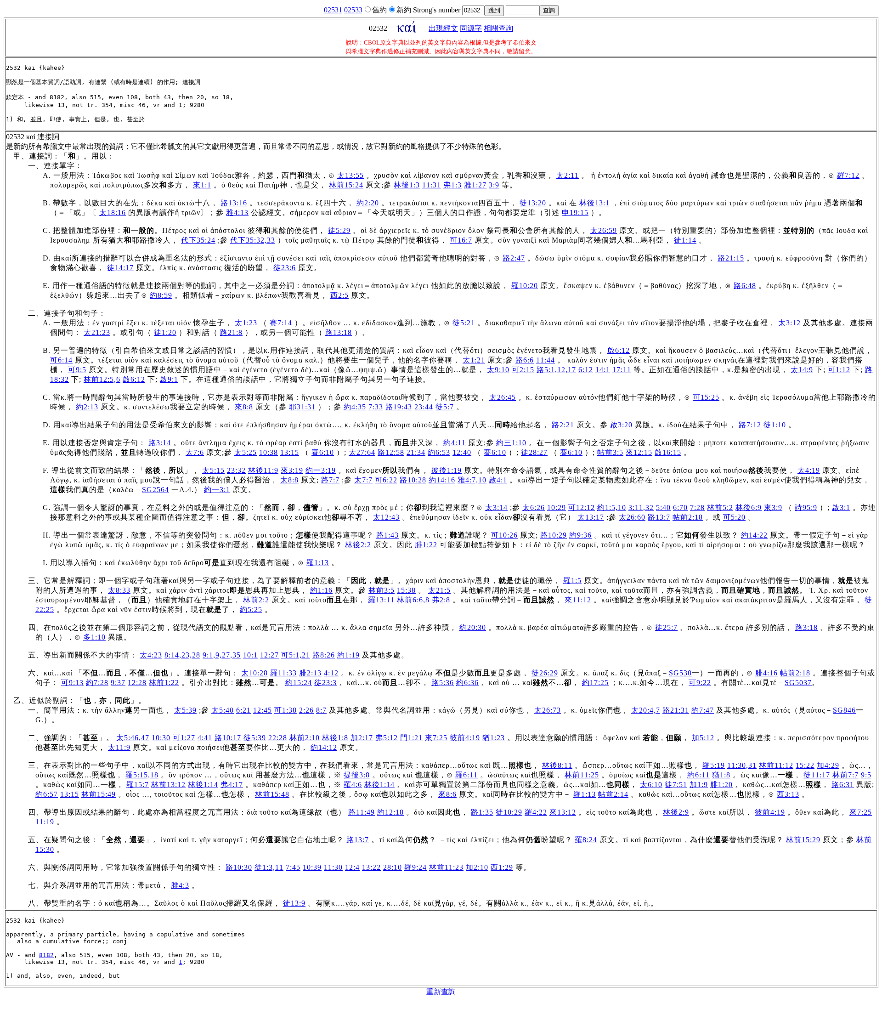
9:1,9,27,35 (222, 655)
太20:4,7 (645, 710)
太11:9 (119, 747)
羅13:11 (381, 600)
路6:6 (524, 360)
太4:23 (151, 655)
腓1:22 (426, 545)
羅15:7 (137, 784)
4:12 (331, 673)
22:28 (277, 738)
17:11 (621, 370)
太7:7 (363, 480)
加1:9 (699, 784)
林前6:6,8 (413, 600)
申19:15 (575, 212)
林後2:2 (358, 545)
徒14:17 (120, 268)
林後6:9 (748, 507)
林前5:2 (720, 507)
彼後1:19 (446, 470)
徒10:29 (509, 812)
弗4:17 (231, 784)
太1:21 (474, 360)
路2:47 (514, 258)
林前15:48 (272, 794)
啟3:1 (841, 507)
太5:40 (222, 710)
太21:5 (439, 590)
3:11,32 (641, 507)
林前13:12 (168, 784)
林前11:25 (582, 775)
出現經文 (443, 28)
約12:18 (390, 812)
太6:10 (651, 784)
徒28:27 (534, 452)
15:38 (406, 590)
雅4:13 (237, 212)
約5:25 (251, 609)
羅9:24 (415, 867)
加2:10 (477, 867)
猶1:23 (493, 738)
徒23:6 (284, 268)
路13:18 (338, 332)
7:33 (375, 407)
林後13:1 (594, 203)
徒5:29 (339, 230)
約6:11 (698, 775)
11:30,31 (742, 765)
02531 (333, 10)
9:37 (118, 682)
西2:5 (339, 295)
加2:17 (362, 738)
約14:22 (754, 535)
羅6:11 (466, 775)
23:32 (236, 470)
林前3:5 (381, 590)
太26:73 (547, 710)
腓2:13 (310, 673)
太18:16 (112, 212)
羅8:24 (586, 840)
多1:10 (94, 637)
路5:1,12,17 (556, 370)
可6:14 (61, 360)
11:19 (44, 822)
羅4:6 (353, 784)
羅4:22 (536, 812)
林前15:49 (98, 794)
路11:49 (361, 812)
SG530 (680, 673)
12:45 (262, 710)
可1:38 (285, 710)
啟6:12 (618, 350)
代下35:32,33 (252, 240)
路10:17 (228, 738)
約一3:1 (217, 489)
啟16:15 (668, 452)
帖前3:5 (610, 452)
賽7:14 (281, 323)
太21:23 (97, 332)
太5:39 (185, 710)
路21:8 (231, 332)
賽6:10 (322, 452)
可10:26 (504, 535)
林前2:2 (256, 600)
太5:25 (245, 452)
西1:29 (502, 867)
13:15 (289, 452)
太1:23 (246, 323)
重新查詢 (441, 992)
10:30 (161, 738)
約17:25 (595, 682)
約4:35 (355, 407)
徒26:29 (544, 673)
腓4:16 (766, 673)
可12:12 (581, 507)
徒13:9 (294, 903)
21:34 (416, 452)
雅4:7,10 (472, 480)
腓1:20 (721, 784)
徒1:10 (774, 425)
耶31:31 (302, 407)
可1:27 (184, 738)
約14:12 (324, 747)
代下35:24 (198, 240)
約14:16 (442, 480)
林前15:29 (803, 840)
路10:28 (413, 480)
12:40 (461, 452)
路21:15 (731, 258)
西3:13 (788, 794)
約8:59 (161, 295)
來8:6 (447, 794)
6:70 (680, 507)
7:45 (293, 867)
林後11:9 (263, 470)
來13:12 (562, 812)
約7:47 (702, 710)
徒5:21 (463, 323)
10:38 (268, 452)
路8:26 (323, 655)
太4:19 (808, 470)
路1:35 (482, 812)
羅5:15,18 (141, 775)
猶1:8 (721, 775)
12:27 (269, 655)
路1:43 (387, 535)
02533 (353, 10)
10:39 (312, 867)
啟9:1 (169, 379)
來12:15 (639, 452)
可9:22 (700, 682)
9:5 (866, 775)
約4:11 (454, 443)
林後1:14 (203, 784)
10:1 (250, 655)
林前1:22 (164, 682)
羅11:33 (283, 673)
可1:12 (839, 370)
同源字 (471, 28)
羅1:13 (317, 563)
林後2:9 (676, 812)
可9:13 (72, 682)
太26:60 (632, 517)
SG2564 (155, 489)
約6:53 (439, 452)
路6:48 (745, 285)
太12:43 (386, 517)
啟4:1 (498, 480)
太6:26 (533, 507)
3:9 (494, 185)
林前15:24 (346, 185)
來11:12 (578, 600)
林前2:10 (304, 738)
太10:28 (254, 673)
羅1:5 (572, 580)
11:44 (545, 360)
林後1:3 (407, 185)
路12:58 (391, 452)
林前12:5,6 (102, 379)
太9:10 (498, 370)
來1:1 (202, 185)
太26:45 (502, 397)
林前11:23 (446, 867)
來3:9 (773, 507)
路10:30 (239, 867)
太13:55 (350, 175)
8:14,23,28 (182, 655)
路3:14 (159, 443)
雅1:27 (475, 185)
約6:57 (46, 794)
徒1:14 (685, 240)
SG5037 (798, 682)
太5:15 (213, 470)
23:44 (423, 407)
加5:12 (703, 738)
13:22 (371, 867)
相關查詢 (498, 28)
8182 (46, 955)
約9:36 (580, 535)
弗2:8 (441, 600)
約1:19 (348, 655)
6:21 (243, 710)
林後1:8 (335, 738)
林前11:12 (776, 765)
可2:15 (523, 370)
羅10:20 (524, 285)
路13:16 (233, 203)
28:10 (392, 867)
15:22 (805, 765)
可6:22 (386, 480)
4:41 (205, 738)
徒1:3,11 (268, 867)
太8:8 (289, 480)
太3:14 (496, 507)
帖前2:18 (688, 517)
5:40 (663, 507)
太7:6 (195, 452)
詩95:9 (806, 507)
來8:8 (244, 407)
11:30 (333, 867)
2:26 (306, 710)
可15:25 (706, 397)
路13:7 (659, 517)
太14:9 (802, 370)
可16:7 (461, 240)
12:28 (137, 682)
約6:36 (467, 682)
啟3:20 (621, 425)
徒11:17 (816, 775)
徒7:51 (676, 784)
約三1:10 (511, 443)
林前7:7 (845, 775)
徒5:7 (444, 407)
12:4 (352, 867)
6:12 (585, 370)
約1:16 (321, 590)
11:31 (431, 185)
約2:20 (367, 203)
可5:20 (734, 517)
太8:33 (119, 590)
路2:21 (563, 425)
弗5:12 (386, 738)
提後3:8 (357, 775)
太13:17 (590, 517)
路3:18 (806, 627)
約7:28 (97, 682)
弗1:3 (452, 185)
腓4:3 (180, 885)
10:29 (556, 507)
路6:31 (842, 784)
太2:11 (567, 175)
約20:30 (472, 627)
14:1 (602, 370)
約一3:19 (320, 470)
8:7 (321, 710)
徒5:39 (254, 738)
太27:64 (362, 452)
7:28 (697, 507)
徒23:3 (325, 682)
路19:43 (398, 407)
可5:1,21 (295, 655)
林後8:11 (557, 765)
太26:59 (603, 230)
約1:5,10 (611, 507)
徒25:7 (666, 627)
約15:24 (298, 682)
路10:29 (553, 535)
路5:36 (442, 682)
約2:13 (87, 407)
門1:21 (411, 738)
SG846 (844, 710)
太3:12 (789, 323)
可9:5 (77, 370)
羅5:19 (713, 765)
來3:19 (292, 470)
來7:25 (436, 738)
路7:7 (330, 480)
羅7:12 (848, 175)
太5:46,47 (132, 738)
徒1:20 (165, 332)
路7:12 (750, 425)
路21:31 (675, 710)
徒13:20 (533, 203)
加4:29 (828, 765)
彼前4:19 (465, 738)
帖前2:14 (613, 794)
